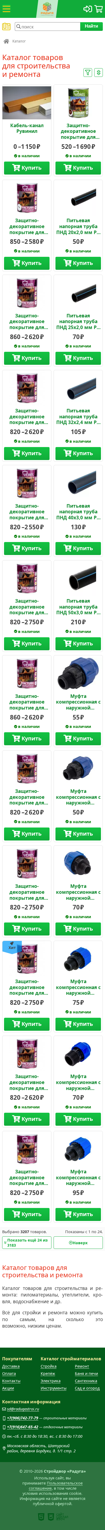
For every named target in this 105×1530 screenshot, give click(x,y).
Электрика (51, 1380)
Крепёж (48, 1373)
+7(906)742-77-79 (22, 1417)
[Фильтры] (87, 72)
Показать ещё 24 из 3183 (27, 1242)
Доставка (11, 1366)
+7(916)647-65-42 (22, 1426)
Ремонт (82, 1366)
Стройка (49, 1366)
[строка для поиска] (47, 26)
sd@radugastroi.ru (23, 1408)
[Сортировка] (98, 72)
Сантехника (86, 1380)
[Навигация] (6, 9)
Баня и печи (86, 1373)
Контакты (11, 1380)
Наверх (80, 1242)
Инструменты (53, 1388)
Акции (8, 1388)
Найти (91, 26)
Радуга (6, 41)
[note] (41, 1517)
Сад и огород (87, 1388)
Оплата (9, 1373)
